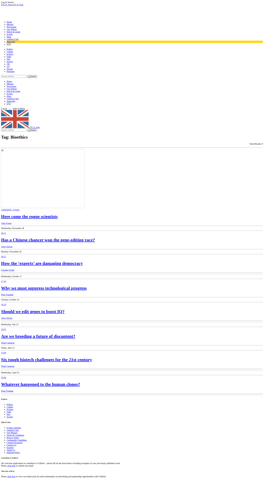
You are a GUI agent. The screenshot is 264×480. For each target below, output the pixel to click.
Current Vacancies (14, 442)
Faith (9, 56)
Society (10, 61)
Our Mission (12, 433)
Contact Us (11, 445)
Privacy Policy (13, 438)
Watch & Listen (13, 32)
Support (10, 447)
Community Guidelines (17, 440)
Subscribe (11, 42)
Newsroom (11, 27)
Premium (10, 71)
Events (10, 34)
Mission (10, 24)
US (8, 66)
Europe (10, 69)
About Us (11, 450)
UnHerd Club (13, 39)
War (8, 59)
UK (8, 64)
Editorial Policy (13, 452)
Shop (9, 37)
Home (9, 22)
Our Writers (12, 29)
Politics (10, 49)
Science (10, 54)
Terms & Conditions (15, 435)
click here (11, 466)
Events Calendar (14, 428)
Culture (10, 52)
